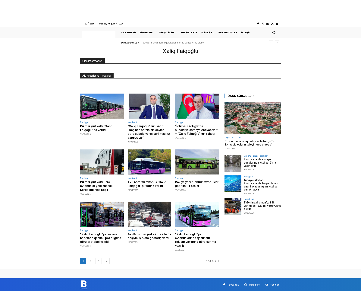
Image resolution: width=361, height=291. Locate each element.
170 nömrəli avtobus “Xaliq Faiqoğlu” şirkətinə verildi (147, 184)
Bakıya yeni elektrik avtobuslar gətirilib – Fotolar (196, 184)
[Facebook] (258, 23)
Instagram (254, 284)
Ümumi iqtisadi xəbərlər (256, 156)
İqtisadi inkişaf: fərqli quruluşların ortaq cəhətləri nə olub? (173, 42)
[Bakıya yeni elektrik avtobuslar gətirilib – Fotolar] (197, 161)
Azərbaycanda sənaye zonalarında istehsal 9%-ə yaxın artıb (260, 162)
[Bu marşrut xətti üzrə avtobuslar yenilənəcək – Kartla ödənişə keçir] (102, 161)
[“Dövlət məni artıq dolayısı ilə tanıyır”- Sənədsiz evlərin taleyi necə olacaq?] (252, 118)
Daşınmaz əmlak (232, 137)
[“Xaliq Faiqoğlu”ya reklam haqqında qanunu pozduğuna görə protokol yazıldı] (102, 214)
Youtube (274, 284)
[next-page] (106, 261)
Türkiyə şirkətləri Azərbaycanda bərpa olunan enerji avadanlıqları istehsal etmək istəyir (261, 185)
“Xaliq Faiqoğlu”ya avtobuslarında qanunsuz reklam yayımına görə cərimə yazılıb (195, 240)
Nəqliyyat (84, 122)
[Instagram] (262, 23)
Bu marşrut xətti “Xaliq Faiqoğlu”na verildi (96, 128)
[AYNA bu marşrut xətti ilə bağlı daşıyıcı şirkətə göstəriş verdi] (149, 214)
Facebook (233, 284)
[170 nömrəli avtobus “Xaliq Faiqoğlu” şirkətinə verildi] (149, 161)
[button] (273, 32)
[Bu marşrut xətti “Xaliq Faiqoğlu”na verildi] (102, 106)
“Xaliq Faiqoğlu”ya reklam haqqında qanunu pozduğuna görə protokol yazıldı (100, 238)
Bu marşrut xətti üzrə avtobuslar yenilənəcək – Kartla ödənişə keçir (97, 186)
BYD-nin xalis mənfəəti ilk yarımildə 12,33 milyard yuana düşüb (262, 205)
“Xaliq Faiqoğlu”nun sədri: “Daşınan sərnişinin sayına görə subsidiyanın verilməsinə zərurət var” (149, 131)
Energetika (249, 176)
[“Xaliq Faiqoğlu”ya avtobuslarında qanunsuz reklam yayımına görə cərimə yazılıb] (197, 214)
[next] (277, 42)
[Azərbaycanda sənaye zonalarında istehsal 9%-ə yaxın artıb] (232, 163)
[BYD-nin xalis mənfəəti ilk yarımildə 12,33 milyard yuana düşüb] (232, 206)
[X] (272, 23)
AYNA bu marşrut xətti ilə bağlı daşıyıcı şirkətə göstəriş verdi (149, 236)
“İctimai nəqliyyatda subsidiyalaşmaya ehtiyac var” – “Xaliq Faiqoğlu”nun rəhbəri (196, 130)
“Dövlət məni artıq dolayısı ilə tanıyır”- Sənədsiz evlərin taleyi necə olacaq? (249, 142)
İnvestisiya (249, 199)
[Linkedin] (267, 23)
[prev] (271, 42)
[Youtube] (277, 23)
